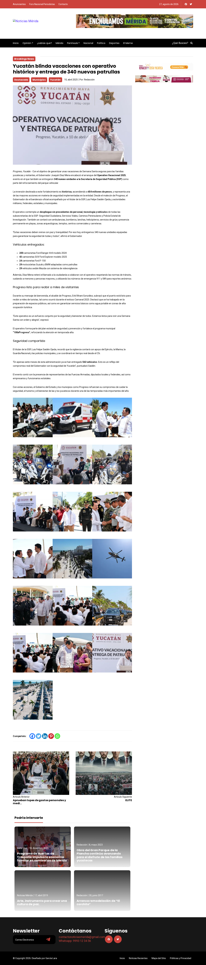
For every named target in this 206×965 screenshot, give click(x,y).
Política (101, 43)
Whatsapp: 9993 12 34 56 (75, 940)
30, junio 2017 (96, 895)
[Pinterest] (51, 736)
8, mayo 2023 (96, 844)
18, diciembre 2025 (38, 848)
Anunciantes (19, 4)
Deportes (114, 43)
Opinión (27, 43)
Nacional (88, 43)
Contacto (63, 4)
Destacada (21, 79)
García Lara (51, 958)
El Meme (128, 43)
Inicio (16, 43)
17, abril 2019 (41, 895)
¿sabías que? (44, 43)
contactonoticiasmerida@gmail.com (82, 937)
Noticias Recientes (138, 958)
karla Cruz (22, 848)
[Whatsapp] (57, 736)
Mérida (59, 43)
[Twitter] (191, 4)
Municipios (39, 79)
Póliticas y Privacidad (180, 958)
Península (72, 43)
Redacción (89, 79)
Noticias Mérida (25, 895)
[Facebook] (186, 4)
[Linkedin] (45, 736)
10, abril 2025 (71, 79)
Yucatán (55, 79)
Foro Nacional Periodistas (42, 4)
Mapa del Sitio (159, 958)
